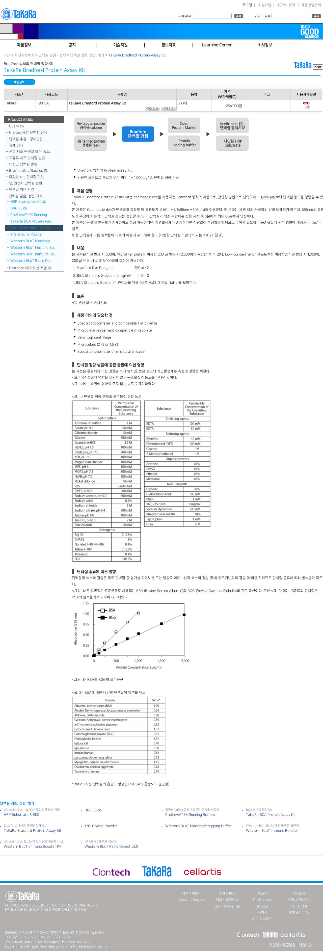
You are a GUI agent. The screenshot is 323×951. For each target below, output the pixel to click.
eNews (262, 906)
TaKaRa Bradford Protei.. (30, 228)
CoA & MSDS (262, 919)
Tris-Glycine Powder (26, 234)
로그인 (247, 5)
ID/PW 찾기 (286, 5)
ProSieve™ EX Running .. (29, 215)
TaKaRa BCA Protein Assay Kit (271, 815)
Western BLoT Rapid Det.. (31, 261)
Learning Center (227, 906)
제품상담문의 (311, 5)
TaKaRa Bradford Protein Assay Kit (32, 831)
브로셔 (262, 893)
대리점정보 (299, 906)
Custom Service (192, 900)
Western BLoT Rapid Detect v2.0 (111, 846)
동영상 (262, 913)
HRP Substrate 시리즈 (28, 202)
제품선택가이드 (227, 900)
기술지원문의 (192, 893)
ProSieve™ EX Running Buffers (190, 815)
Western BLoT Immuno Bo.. (32, 248)
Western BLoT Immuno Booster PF (32, 846)
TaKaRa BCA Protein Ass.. (31, 221)
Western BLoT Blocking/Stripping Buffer (198, 826)
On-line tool (262, 900)
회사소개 (299, 893)
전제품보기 (26, 55)
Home (9, 55)
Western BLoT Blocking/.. (31, 241)
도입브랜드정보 (299, 900)
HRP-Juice (18, 208)
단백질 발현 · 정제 (52, 55)
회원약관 (305, 945)
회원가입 (264, 5)
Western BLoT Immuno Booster (272, 831)
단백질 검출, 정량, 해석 (87, 55)
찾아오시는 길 (299, 913)
